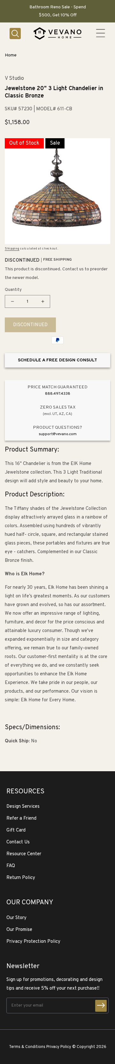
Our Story (16, 918)
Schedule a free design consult (57, 360)
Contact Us (18, 842)
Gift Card (16, 830)
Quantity (13, 289)
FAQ (10, 866)
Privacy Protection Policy (33, 942)
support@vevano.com (58, 434)
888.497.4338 (57, 393)
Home (11, 55)
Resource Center (23, 854)
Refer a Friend (21, 818)
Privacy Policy (58, 1047)
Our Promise (19, 930)
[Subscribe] (101, 1006)
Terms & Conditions (27, 1047)
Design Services (23, 807)
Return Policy (20, 878)
